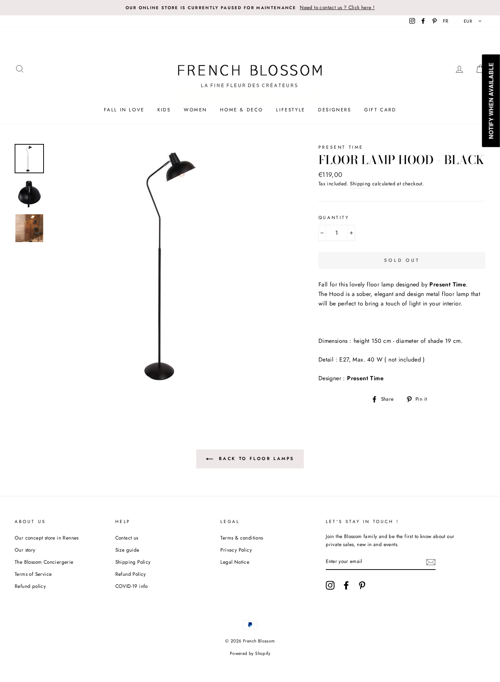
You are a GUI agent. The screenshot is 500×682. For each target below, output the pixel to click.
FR (446, 21)
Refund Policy (130, 574)
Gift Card (380, 109)
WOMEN (195, 109)
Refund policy (30, 586)
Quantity (334, 217)
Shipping (360, 183)
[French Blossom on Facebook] (346, 585)
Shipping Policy (133, 562)
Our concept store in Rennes (47, 537)
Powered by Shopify (250, 653)
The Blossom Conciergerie (44, 562)
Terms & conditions (241, 537)
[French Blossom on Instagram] (330, 585)
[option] (250, 8)
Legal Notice (234, 562)
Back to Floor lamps (255, 458)
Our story (25, 549)
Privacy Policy (236, 549)
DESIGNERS (334, 109)
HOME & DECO (241, 109)
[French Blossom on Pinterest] (362, 585)
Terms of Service (33, 574)
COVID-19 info (131, 586)
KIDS (164, 109)
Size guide (127, 549)
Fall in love (124, 109)
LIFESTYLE (290, 109)
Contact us (126, 537)
